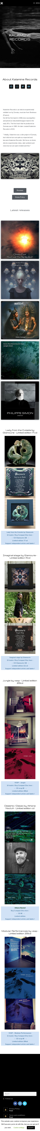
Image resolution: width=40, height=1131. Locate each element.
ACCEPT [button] (31, 1127)
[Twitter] (23, 87)
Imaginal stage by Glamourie (20, 657)
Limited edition (20, 916)
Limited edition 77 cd (20, 540)
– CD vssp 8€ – (20, 788)
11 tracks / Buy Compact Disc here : (20, 1036)
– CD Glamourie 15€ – (20, 538)
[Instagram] (17, 87)
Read (11, 1111)
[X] (25, 1103)
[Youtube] (29, 87)
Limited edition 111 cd (20, 666)
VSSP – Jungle (20, 783)
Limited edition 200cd (20, 791)
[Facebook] (11, 87)
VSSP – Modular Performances (20, 1033)
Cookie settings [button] (19, 1127)
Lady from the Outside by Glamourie (20, 532)
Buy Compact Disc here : (20, 910)
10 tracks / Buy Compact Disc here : (20, 535)
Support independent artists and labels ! (20, 543)
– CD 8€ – (20, 913)
